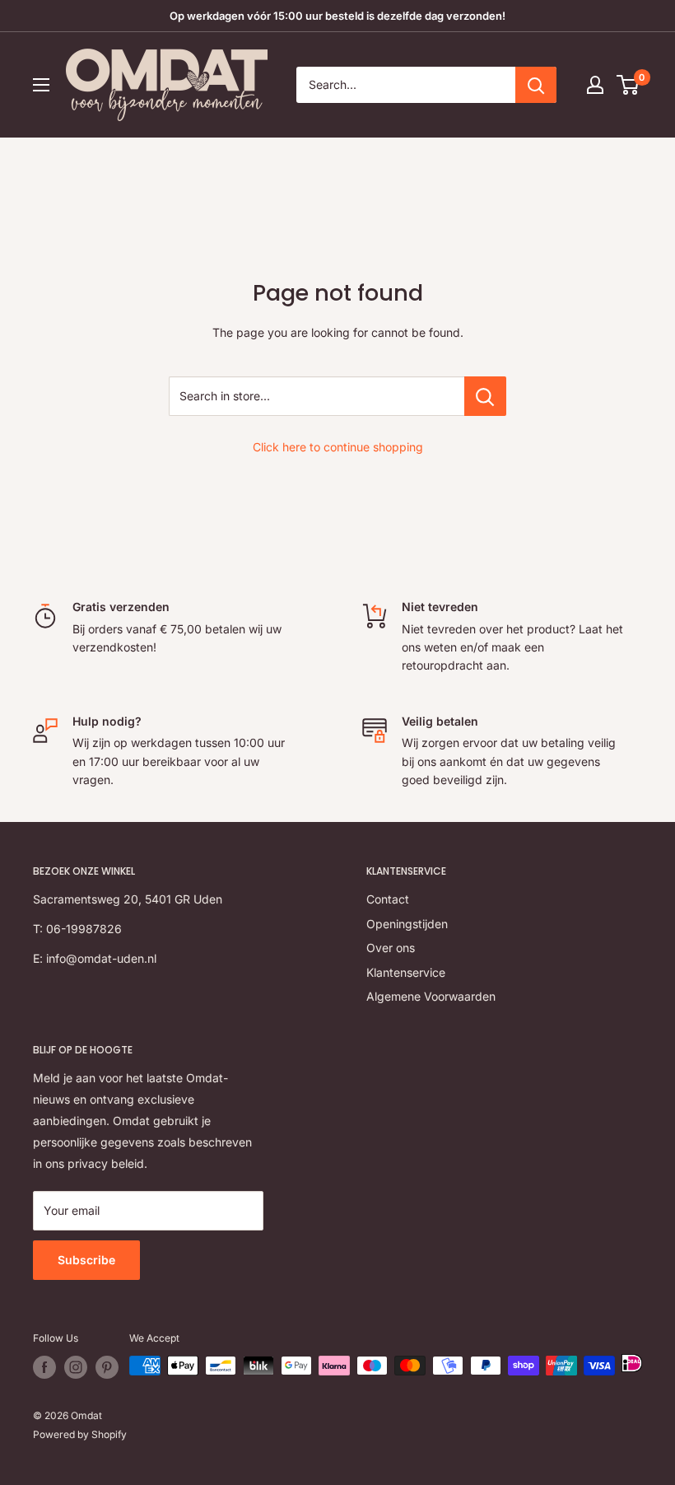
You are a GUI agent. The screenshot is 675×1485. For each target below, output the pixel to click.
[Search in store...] (485, 396)
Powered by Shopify (80, 1434)
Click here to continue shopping (338, 447)
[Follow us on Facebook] (44, 1367)
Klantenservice (405, 972)
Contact (387, 899)
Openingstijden (407, 924)
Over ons (390, 948)
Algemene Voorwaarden (431, 996)
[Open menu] (41, 84)
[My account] (595, 85)
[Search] (535, 85)
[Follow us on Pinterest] (107, 1367)
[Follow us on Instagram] (75, 1367)
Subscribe (86, 1260)
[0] (628, 85)
